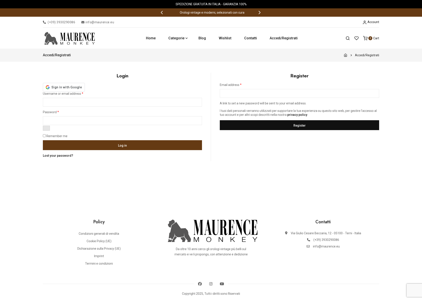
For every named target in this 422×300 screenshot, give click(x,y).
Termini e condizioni (99, 263)
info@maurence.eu (99, 22)
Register (299, 125)
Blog (202, 38)
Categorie (176, 38)
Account (373, 22)
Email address (231, 85)
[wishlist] (356, 38)
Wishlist (225, 38)
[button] (162, 12)
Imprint (99, 256)
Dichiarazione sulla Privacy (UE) (99, 248)
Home (151, 38)
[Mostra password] (46, 128)
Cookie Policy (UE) (99, 241)
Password (51, 112)
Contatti (250, 38)
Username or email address (63, 93)
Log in (122, 145)
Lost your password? (58, 155)
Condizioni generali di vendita (99, 233)
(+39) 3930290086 (61, 22)
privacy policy (297, 114)
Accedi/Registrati (284, 38)
